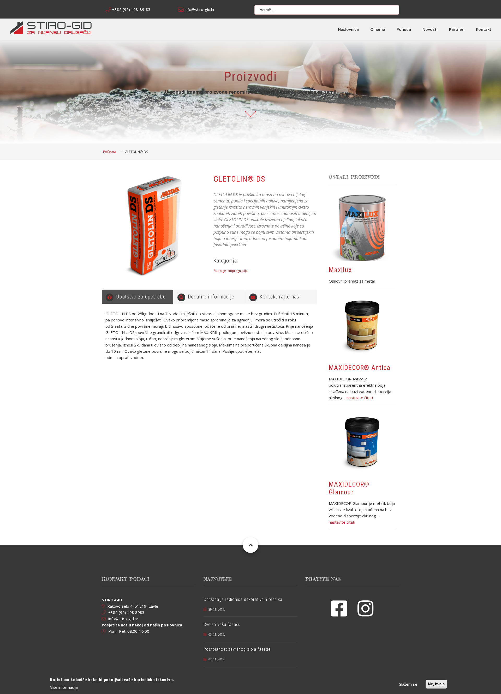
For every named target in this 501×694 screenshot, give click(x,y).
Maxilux (340, 270)
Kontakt (483, 29)
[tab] (137, 297)
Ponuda (404, 29)
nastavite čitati (360, 397)
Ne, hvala (436, 684)
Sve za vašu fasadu (222, 624)
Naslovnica (348, 29)
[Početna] (51, 27)
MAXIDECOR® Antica (359, 368)
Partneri (456, 29)
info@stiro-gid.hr (200, 9)
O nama (377, 29)
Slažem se (408, 684)
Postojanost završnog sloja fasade (237, 649)
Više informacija (64, 687)
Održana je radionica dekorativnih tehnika (243, 599)
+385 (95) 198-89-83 (131, 9)
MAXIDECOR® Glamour (349, 488)
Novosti (430, 29)
